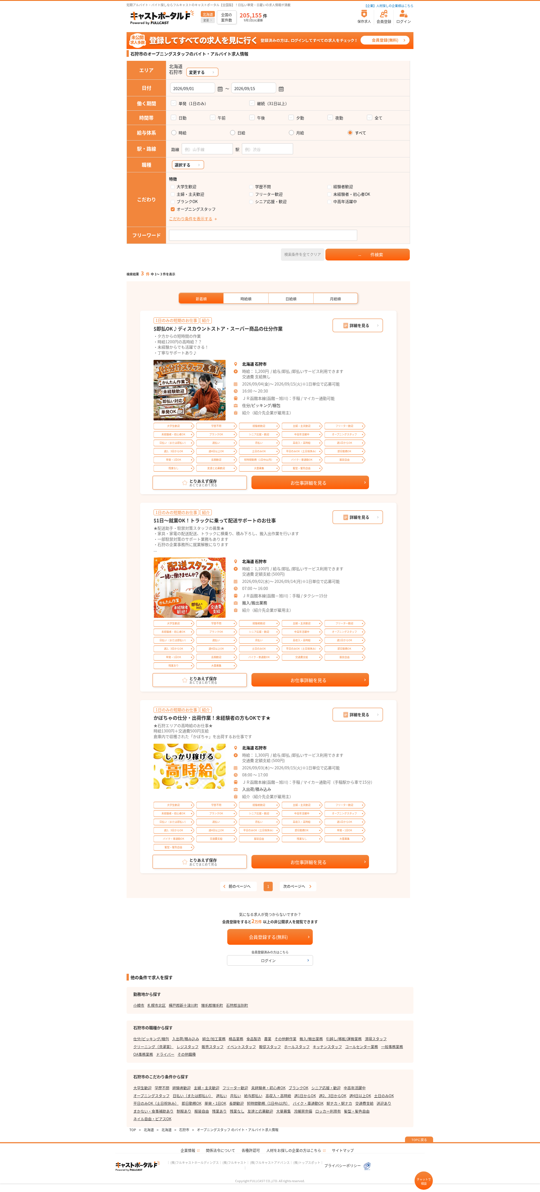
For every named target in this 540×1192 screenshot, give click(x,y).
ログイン (268, 960)
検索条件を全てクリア (302, 254)
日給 (241, 132)
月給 (300, 132)
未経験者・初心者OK (351, 194)
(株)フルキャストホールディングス (194, 1162)
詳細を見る (359, 325)
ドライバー (165, 1054)
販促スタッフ (270, 1046)
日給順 (290, 298)
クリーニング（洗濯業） (153, 1046)
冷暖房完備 (303, 1111)
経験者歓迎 (343, 186)
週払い (221, 1095)
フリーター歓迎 (269, 194)
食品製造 (253, 1038)
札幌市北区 (156, 1005)
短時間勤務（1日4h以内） (268, 1103)
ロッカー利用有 (328, 1111)
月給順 (335, 298)
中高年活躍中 (345, 201)
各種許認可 (251, 1150)
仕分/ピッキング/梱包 (261, 405)
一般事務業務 (392, 1046)
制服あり (184, 1111)
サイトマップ (343, 1150)
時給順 (245, 298)
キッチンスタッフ (327, 1046)
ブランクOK (187, 201)
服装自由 (201, 1111)
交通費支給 (364, 1103)
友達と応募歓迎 (260, 1111)
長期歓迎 (236, 1103)
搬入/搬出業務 (254, 602)
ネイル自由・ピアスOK (152, 1118)
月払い (235, 1095)
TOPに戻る (419, 1139)
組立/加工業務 (214, 1038)
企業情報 (188, 1150)
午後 (261, 118)
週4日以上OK (360, 1095)
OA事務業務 (143, 1054)
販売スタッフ (213, 1046)
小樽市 (138, 1005)
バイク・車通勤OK (308, 1103)
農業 (267, 1038)
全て (378, 118)
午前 (222, 118)
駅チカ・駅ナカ (339, 1103)
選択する (182, 165)
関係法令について (220, 1150)
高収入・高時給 (278, 1095)
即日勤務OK (191, 1103)
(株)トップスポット (306, 1162)
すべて (360, 132)
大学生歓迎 (186, 186)
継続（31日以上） (273, 103)
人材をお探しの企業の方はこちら (293, 1150)
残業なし (237, 1111)
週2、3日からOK (332, 1095)
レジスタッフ (188, 1046)
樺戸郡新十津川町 (183, 1005)
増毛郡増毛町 (212, 1005)
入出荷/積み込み (256, 789)
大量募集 (283, 1111)
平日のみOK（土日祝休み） (156, 1103)
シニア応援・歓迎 (271, 201)
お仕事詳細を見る (309, 482)
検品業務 (236, 1038)
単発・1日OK (215, 1103)
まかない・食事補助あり (153, 1111)
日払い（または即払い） (193, 1095)
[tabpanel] (190, 390)
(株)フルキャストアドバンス (270, 1162)
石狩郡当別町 (237, 1005)
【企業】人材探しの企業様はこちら (388, 5)
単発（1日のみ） (193, 103)
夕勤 (300, 118)
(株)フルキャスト (234, 1162)
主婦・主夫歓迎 (190, 194)
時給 (182, 132)
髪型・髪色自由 (357, 1111)
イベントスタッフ (241, 1046)
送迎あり (384, 1103)
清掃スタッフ (376, 1038)
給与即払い (253, 1095)
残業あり (219, 1111)
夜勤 (339, 118)
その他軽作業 (285, 1038)
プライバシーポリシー (343, 1165)
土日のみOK (384, 1095)
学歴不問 (263, 186)
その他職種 (186, 1054)
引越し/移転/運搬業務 (344, 1038)
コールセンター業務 (361, 1046)
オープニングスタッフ (196, 209)
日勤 (182, 118)
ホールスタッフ (297, 1046)
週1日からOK (305, 1095)
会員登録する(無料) (268, 936)
